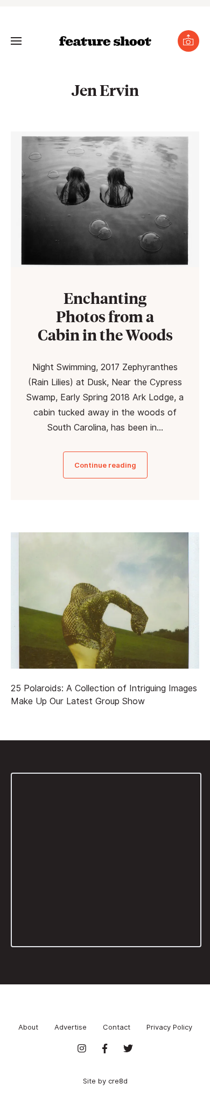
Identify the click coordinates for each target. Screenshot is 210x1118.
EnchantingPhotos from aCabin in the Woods (105, 316)
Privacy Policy (169, 1027)
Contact (116, 1027)
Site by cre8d (105, 1081)
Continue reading (105, 465)
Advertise (70, 1027)
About (28, 1027)
